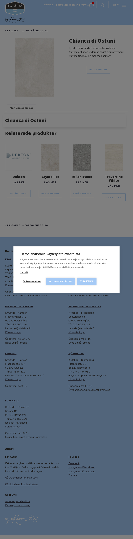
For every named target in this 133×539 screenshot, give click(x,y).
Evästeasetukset (32, 281)
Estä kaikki (87, 281)
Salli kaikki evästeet (60, 281)
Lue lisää (24, 272)
